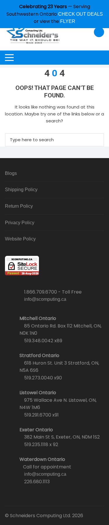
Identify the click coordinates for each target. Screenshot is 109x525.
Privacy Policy (19, 222)
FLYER (67, 21)
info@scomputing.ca (45, 299)
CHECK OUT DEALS (80, 14)
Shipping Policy (21, 189)
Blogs (11, 173)
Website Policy (20, 238)
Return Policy (19, 206)
